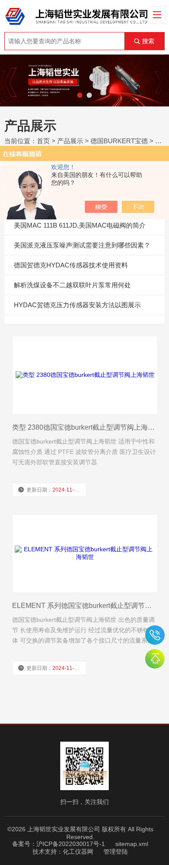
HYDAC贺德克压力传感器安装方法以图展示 (77, 305)
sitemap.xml (131, 843)
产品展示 (70, 141)
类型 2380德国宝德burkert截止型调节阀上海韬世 (84, 427)
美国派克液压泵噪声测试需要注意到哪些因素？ (82, 245)
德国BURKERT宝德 (119, 141)
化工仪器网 (78, 851)
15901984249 (155, 635)
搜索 (148, 41)
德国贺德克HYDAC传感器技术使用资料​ (71, 265)
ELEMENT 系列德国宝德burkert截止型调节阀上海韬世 (84, 605)
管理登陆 (116, 851)
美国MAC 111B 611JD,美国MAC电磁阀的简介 (80, 225)
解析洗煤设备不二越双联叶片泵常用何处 (72, 285)
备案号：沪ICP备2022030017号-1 (58, 843)
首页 (43, 141)
